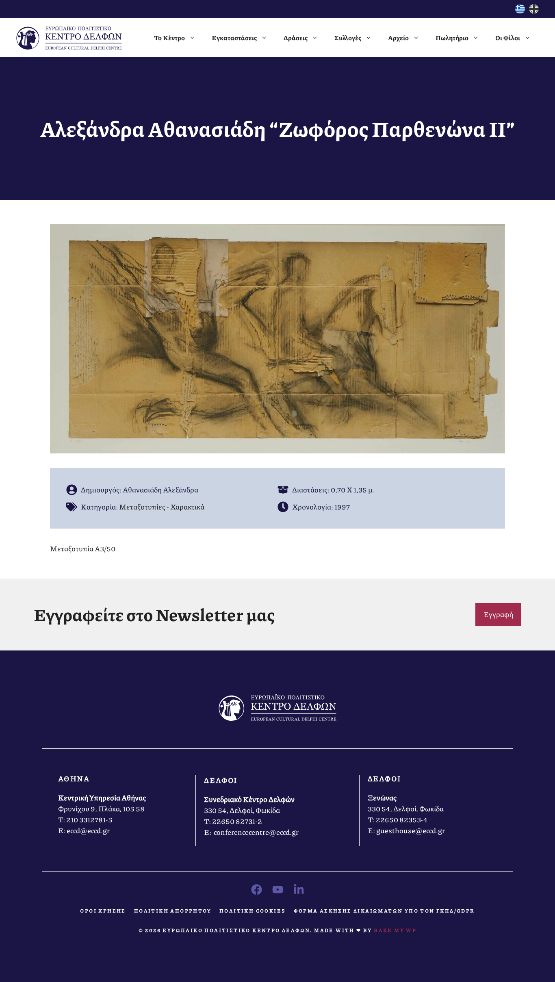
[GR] (520, 11)
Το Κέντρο (169, 37)
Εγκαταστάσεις (234, 37)
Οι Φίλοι (507, 37)
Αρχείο (398, 37)
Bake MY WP (395, 930)
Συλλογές (347, 37)
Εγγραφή (498, 614)
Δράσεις (296, 37)
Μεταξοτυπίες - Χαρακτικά (161, 506)
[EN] (534, 11)
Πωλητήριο (452, 37)
